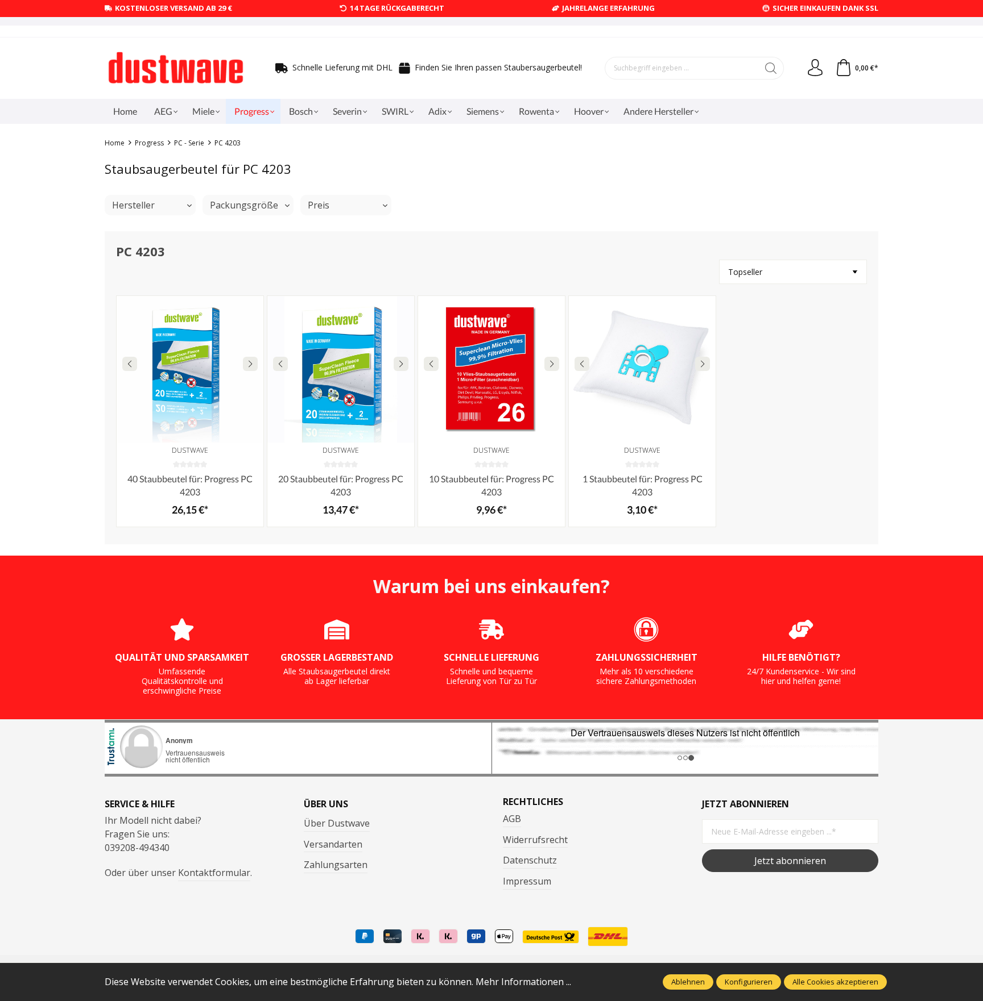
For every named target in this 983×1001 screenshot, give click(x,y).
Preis (318, 205)
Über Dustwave (337, 823)
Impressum (527, 881)
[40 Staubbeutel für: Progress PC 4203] (190, 369)
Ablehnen (688, 982)
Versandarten (333, 844)
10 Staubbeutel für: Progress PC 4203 (491, 485)
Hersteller (133, 205)
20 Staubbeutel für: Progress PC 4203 (340, 485)
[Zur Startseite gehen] (176, 68)
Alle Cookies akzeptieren (835, 982)
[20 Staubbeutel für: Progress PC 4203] (340, 369)
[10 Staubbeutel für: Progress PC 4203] (491, 369)
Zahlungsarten (335, 864)
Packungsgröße (244, 205)
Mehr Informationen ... (523, 981)
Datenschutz (530, 860)
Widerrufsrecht (535, 839)
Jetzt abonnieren (790, 860)
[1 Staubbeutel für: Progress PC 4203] (642, 369)
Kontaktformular (214, 872)
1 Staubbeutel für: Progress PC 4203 (643, 485)
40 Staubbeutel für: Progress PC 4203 (190, 485)
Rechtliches (533, 801)
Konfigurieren (749, 982)
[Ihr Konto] (815, 68)
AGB (512, 818)
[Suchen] (771, 68)
